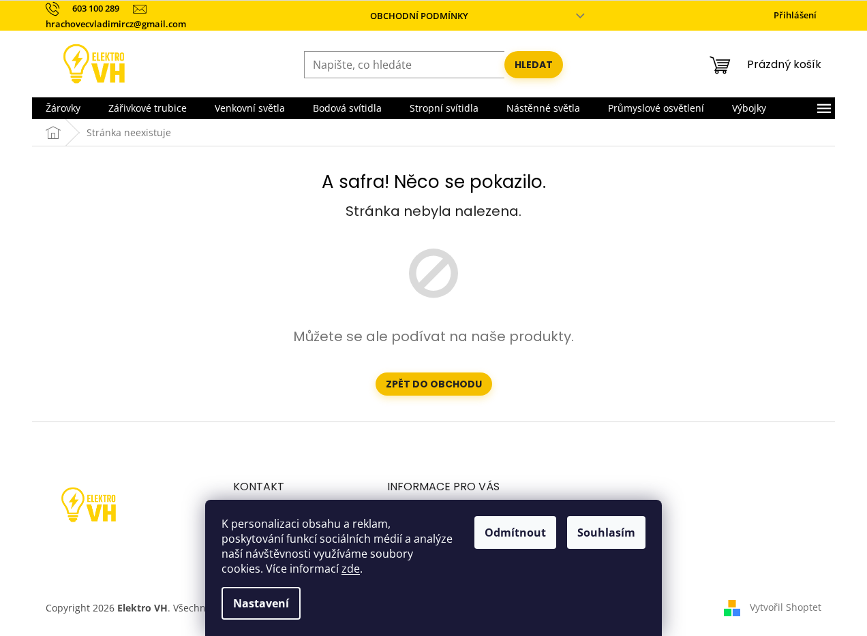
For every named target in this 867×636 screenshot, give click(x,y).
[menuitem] (63, 108)
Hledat (534, 64)
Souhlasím (606, 532)
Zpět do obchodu (434, 384)
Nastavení (261, 603)
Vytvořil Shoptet (785, 607)
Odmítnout (515, 532)
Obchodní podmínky (419, 16)
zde (350, 568)
